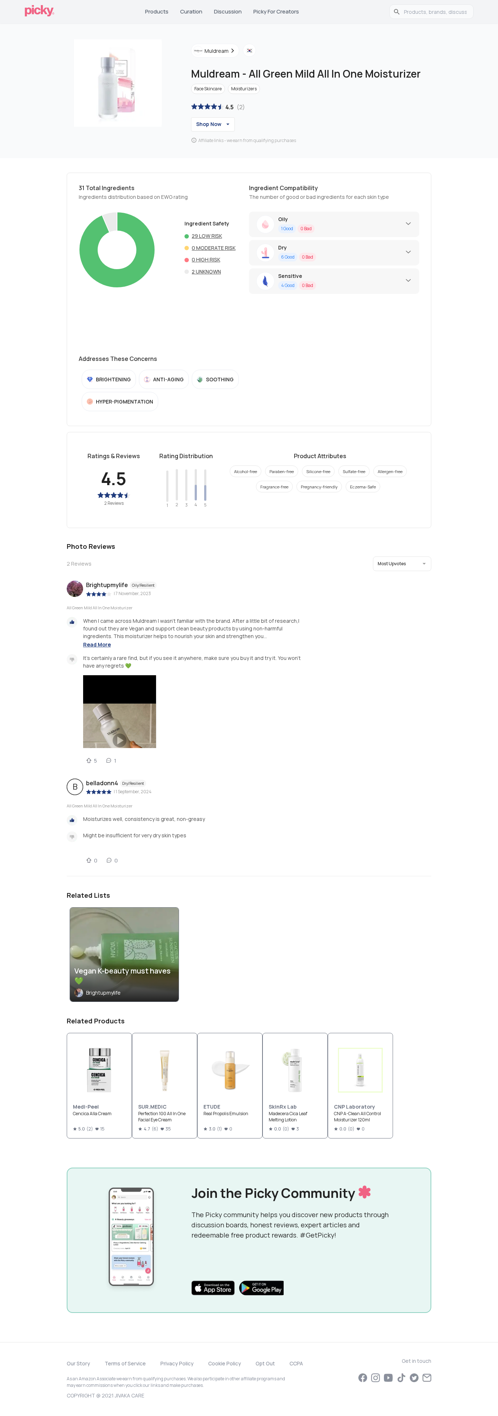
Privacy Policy (177, 1363)
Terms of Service (125, 1363)
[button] (402, 564)
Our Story (78, 1363)
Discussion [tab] (228, 11)
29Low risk (207, 235)
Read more (97, 644)
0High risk (206, 259)
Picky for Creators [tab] (276, 11)
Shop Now (208, 124)
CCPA (296, 1363)
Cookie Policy (224, 1363)
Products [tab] (156, 11)
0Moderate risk (214, 247)
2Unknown (206, 271)
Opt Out (265, 1363)
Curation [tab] (191, 11)
